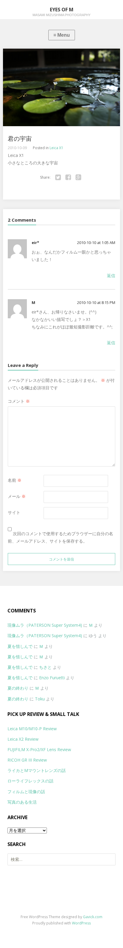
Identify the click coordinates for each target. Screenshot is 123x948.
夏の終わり (17, 688)
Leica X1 (56, 147)
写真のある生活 (22, 802)
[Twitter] (58, 177)
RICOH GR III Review (27, 760)
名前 (14, 480)
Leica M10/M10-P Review (32, 728)
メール (17, 496)
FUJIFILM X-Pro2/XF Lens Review (39, 749)
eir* (35, 242)
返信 (111, 275)
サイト (14, 512)
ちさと (45, 667)
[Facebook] (68, 177)
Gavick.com (92, 916)
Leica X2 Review (23, 739)
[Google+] (78, 177)
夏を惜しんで (20, 646)
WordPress (81, 923)
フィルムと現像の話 (26, 791)
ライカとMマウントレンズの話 (36, 770)
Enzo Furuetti (52, 677)
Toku (40, 699)
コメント (19, 401)
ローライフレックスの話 (30, 781)
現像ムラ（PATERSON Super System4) (44, 625)
